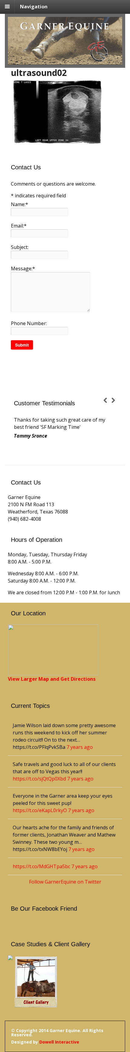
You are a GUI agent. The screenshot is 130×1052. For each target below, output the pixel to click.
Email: (19, 225)
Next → (115, 401)
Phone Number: (29, 323)
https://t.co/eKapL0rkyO (40, 810)
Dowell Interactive (59, 1042)
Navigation (33, 6)
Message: (23, 268)
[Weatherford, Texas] (65, 61)
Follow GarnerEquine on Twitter (65, 881)
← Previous (107, 401)
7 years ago (80, 747)
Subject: (19, 247)
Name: (19, 204)
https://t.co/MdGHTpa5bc (41, 866)
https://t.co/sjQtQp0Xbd (39, 778)
